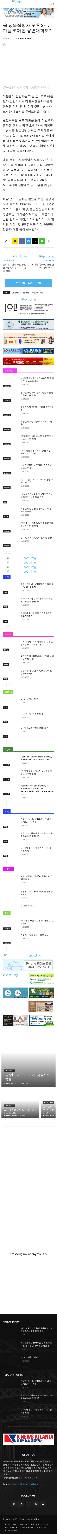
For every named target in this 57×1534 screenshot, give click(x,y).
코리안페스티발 (37, 292)
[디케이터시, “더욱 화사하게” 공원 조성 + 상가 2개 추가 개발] (10, 645)
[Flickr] (28, 1504)
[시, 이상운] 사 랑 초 (29, 699)
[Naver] (42, 241)
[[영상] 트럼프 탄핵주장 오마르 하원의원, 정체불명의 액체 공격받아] (10, 1346)
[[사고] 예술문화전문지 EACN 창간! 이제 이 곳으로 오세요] (10, 382)
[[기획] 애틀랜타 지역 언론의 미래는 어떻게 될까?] (10, 617)
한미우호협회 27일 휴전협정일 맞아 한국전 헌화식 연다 (15, 268)
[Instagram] (36, 1504)
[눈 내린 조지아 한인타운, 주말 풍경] (10, 541)
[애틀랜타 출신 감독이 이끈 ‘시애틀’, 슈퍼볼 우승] (10, 512)
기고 (5, 707)
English (6, 765)
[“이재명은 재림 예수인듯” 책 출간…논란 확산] (10, 924)
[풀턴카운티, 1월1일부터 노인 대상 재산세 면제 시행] (10, 660)
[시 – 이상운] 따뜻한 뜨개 (32, 714)
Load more (27, 906)
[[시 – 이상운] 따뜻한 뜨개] (10, 717)
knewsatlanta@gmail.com (26, 1484)
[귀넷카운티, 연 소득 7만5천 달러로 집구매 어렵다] (10, 674)
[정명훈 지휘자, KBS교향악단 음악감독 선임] (10, 895)
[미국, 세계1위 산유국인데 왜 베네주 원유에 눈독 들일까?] (10, 602)
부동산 (6, 650)
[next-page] (9, 552)
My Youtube (9, 1071)
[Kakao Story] (15, 241)
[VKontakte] (43, 1504)
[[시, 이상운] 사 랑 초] (10, 703)
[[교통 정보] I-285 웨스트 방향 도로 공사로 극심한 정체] (10, 440)
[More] (49, 241)
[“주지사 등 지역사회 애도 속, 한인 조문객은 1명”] (10, 483)
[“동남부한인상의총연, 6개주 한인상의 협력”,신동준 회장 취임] (10, 498)
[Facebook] (22, 241)
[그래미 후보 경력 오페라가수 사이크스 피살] (20, 1103)
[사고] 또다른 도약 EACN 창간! (34, 728)
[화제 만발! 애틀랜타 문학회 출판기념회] (10, 411)
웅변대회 (25, 292)
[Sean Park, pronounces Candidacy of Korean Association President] (10, 760)
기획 (5, 592)
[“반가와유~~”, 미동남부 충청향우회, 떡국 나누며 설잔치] (10, 527)
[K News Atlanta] (14, 38)
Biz (5, 502)
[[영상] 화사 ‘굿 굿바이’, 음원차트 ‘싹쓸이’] (28, 1058)
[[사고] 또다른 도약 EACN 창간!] (10, 732)
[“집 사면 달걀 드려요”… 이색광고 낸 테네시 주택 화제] (10, 775)
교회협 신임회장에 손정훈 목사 (35, 935)
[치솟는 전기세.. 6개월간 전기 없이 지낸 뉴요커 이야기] (10, 588)
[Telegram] (28, 241)
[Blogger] (14, 1504)
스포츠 (6, 517)
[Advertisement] (28, 1164)
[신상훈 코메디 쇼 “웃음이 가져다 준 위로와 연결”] (10, 469)
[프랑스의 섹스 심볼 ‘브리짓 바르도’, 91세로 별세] (10, 880)
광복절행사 (15, 292)
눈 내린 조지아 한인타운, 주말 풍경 (36, 537)
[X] (35, 241)
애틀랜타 (7, 386)
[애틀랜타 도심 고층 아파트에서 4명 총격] (10, 425)
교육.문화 (7, 401)
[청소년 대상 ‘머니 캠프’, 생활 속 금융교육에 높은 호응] (10, 396)
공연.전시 (7, 473)
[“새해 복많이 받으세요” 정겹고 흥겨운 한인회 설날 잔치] (10, 454)
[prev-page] (5, 552)
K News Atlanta (24, 38)
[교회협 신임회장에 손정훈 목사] (10, 939)
